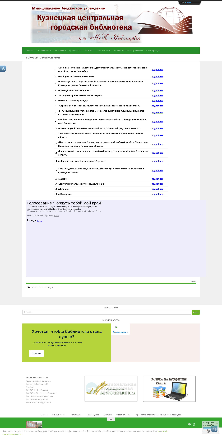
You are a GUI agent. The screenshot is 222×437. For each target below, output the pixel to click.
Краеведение (75, 50)
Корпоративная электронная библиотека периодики (137, 50)
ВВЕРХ (193, 282)
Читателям (59, 50)
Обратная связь (104, 50)
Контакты (89, 50)
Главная (29, 50)
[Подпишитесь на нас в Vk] (189, 424)
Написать (36, 353)
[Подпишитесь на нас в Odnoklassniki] (194, 424)
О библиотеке (42, 50)
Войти (188, 2)
